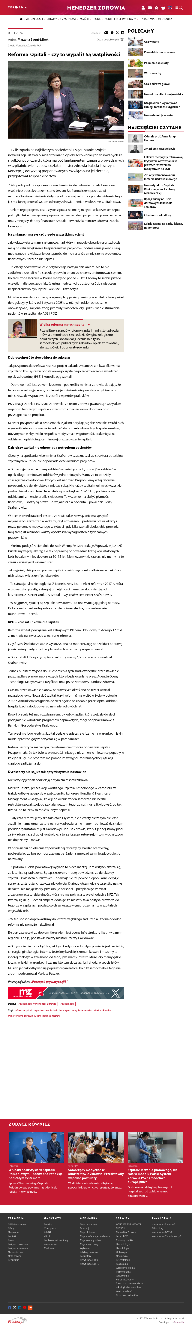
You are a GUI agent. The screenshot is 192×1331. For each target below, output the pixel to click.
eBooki (96, 19)
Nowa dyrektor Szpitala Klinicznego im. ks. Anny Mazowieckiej (159, 189)
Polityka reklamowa (18, 1248)
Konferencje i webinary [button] (120, 19)
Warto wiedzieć (124, 1291)
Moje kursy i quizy (89, 1244)
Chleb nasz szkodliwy (157, 215)
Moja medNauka (88, 1224)
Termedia (179, 1322)
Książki (84, 19)
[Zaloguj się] (143, 7)
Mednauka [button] (165, 19)
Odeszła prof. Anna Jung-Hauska (160, 138)
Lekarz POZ (122, 1236)
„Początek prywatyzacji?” (49, 982)
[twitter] (117, 33)
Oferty (11, 1228)
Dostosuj (84, 1228)
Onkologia (121, 1252)
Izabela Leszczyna (60, 1010)
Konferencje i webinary (56, 1240)
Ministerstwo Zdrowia (20, 1015)
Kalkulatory (85, 1256)
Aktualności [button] (34, 19)
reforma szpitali (23, 1010)
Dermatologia (123, 1244)
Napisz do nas (15, 1252)
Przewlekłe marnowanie (159, 52)
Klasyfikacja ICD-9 (89, 1260)
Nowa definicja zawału (158, 115)
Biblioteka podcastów (127, 1295)
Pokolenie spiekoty (156, 63)
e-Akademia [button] (147, 19)
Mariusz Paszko (102, 1010)
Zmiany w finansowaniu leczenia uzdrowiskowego (160, 177)
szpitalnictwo (41, 1010)
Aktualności (67, 1003)
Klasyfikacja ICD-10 (89, 1263)
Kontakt (12, 1236)
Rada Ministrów (51, 1015)
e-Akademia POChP (162, 1232)
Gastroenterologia (125, 1267)
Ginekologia (122, 1275)
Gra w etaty (151, 41)
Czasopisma (50, 1228)
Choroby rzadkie (124, 1240)
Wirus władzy (152, 73)
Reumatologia (123, 1260)
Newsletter (13, 1232)
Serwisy (48, 1224)
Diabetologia (122, 1248)
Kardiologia (122, 1263)
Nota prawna (14, 1256)
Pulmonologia (123, 1271)
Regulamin (13, 1260)
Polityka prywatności (18, 1244)
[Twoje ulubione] (156, 7)
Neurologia (122, 1256)
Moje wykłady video (90, 1240)
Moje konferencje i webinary (95, 1236)
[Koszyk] (163, 7)
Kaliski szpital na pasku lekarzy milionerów (163, 225)
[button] (179, 7)
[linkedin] (122, 33)
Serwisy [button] (52, 19)
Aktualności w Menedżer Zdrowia (37, 1003)
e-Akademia (50, 1244)
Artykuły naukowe (89, 1252)
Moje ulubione (87, 1232)
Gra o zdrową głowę (157, 84)
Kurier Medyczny (125, 1279)
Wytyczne (85, 1248)
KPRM (37, 1015)
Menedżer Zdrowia (126, 1232)
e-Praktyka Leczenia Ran (128, 1287)
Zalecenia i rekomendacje (129, 1283)
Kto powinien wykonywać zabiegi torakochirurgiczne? (162, 105)
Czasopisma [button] (68, 19)
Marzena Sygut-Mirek (33, 39)
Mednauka (49, 1248)
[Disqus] (66, 1067)
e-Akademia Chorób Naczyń (166, 1236)
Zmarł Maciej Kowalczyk (159, 149)
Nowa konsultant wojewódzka (163, 94)
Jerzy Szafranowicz (81, 1010)
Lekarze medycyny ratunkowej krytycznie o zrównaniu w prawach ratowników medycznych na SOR (163, 162)
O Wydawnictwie (17, 1224)
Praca (11, 1240)
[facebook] (112, 33)
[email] (106, 33)
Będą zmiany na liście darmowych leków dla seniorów (158, 203)
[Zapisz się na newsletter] (149, 7)
